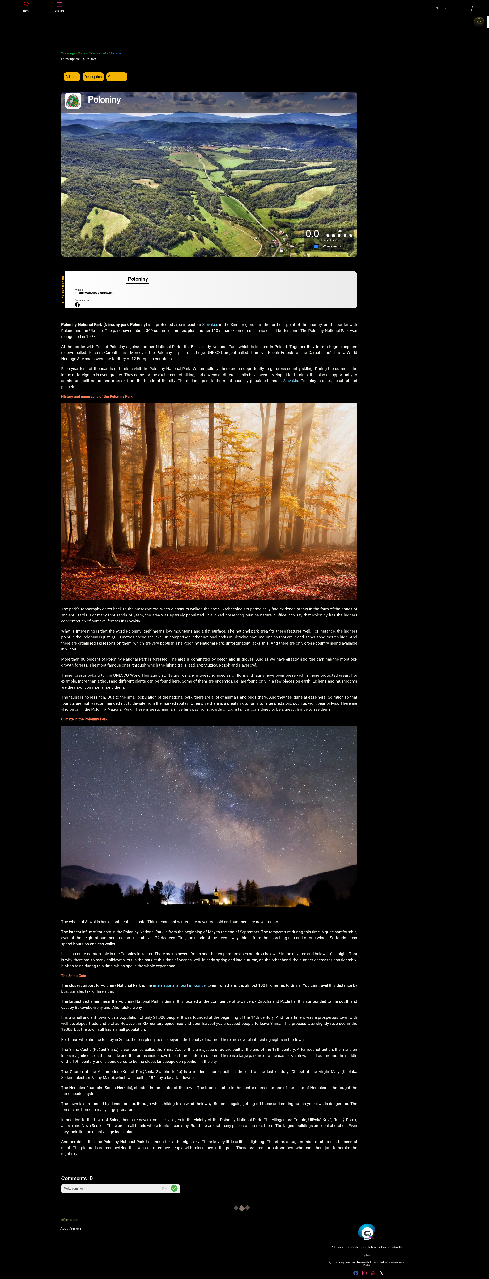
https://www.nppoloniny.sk (93, 293)
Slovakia (209, 324)
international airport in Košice (179, 985)
